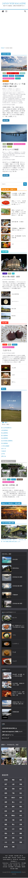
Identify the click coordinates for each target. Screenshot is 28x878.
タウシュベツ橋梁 (7, 152)
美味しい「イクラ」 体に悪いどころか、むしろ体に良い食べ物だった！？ (19, 202)
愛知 (21, 806)
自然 (12, 102)
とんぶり (14, 661)
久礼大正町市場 (15, 294)
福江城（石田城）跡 (10, 485)
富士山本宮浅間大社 (6, 427)
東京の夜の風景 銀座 (11, 277)
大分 (6, 842)
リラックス (15, 91)
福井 (13, 811)
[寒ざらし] (5, 382)
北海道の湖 (5, 95)
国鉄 (5, 154)
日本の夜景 (5, 273)
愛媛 (21, 829)
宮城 (21, 784)
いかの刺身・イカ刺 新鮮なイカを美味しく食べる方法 (19, 194)
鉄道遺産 (6, 157)
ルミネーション (21, 91)
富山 (13, 802)
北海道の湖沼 (11, 75)
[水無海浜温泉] (6, 712)
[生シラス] (6, 618)
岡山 (13, 824)
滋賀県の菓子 (14, 344)
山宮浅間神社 (4, 430)
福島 (6, 788)
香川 (13, 833)
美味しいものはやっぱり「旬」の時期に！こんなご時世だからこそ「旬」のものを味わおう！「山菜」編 (19, 213)
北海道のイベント (21, 93)
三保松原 (3, 451)
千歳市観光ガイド (18, 98)
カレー (11, 90)
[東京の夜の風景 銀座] (14, 262)
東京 (6, 797)
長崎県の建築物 (19, 479)
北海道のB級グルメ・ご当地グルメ (12, 73)
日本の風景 (11, 855)
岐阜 (6, 811)
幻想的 (6, 99)
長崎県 (9, 479)
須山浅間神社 (4, 438)
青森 (13, 780)
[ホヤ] (5, 245)
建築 (14, 154)
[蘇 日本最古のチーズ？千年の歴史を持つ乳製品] (6, 627)
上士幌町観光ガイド (17, 152)
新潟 (21, 797)
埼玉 (21, 793)
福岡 (6, 837)
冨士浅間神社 (4, 435)
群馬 (6, 793)
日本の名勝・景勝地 (7, 857)
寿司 (3, 99)
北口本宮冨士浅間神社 (7, 440)
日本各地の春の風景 (17, 603)
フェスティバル (6, 91)
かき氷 (13, 374)
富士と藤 (14, 308)
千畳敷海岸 (15, 594)
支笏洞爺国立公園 (11, 99)
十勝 (3, 154)
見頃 (24, 156)
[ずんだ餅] (5, 368)
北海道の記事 (18, 78)
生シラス (14, 617)
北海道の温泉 (5, 75)
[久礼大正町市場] (5, 294)
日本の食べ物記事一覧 (7, 859)
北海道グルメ (5, 98)
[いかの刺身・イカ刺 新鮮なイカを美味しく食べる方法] (5, 195)
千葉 (13, 793)
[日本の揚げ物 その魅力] (5, 222)
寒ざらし (14, 382)
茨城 (13, 788)
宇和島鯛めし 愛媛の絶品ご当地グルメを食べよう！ (19, 229)
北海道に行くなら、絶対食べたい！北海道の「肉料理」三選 (18, 693)
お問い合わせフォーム (7, 735)
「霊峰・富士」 (4, 422)
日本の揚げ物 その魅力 (17, 221)
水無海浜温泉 (15, 711)
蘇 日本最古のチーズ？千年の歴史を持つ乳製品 (18, 626)
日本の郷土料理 (22, 859)
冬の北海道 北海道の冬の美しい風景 (18, 684)
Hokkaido (10, 88)
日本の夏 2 (15, 559)
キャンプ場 (15, 90)
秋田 (21, 780)
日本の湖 (23, 857)
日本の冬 (4, 146)
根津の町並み (15, 568)
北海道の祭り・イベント (19, 75)
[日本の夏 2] (6, 560)
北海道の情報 (22, 73)
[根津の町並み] (6, 568)
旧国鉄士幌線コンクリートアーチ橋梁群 (10, 156)
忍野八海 (3, 456)
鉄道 (3, 157)
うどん (14, 635)
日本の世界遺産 (18, 866)
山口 (13, 829)
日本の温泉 (10, 865)
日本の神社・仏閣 (16, 865)
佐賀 (13, 837)
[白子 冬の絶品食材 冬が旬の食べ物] (5, 237)
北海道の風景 (19, 97)
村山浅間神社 (4, 433)
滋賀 (21, 811)
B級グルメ (6, 88)
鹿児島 (6, 846)
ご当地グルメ (17, 88)
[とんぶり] (6, 661)
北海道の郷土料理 (12, 97)
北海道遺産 (23, 153)
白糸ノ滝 (3, 448)
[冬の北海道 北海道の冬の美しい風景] (6, 684)
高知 (6, 833)
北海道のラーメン (6, 94)
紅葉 (7, 102)
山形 (13, 784)
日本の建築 (23, 863)
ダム (12, 152)
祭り (15, 101)
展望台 (11, 154)
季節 (24, 98)
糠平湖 (21, 156)
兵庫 (21, 820)
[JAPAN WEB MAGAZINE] (3, 11)
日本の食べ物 (15, 859)
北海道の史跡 (12, 94)
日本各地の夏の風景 (17, 586)
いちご (13, 88)
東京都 (9, 273)
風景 (13, 273)
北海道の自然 (19, 95)
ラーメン (10, 91)
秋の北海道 (20, 101)
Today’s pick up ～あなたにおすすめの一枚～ (11, 863)
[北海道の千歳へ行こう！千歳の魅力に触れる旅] (6, 703)
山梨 (6, 806)
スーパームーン (15, 301)
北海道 (4, 73)
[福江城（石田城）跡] (14, 470)
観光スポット (16, 102)
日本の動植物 (10, 866)
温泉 (9, 101)
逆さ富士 (14, 315)
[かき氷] (5, 375)
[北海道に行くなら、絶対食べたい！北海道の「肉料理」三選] (6, 694)
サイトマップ (5, 738)
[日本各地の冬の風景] (6, 577)
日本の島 (19, 857)
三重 (6, 815)
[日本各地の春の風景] (6, 604)
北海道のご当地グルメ (13, 93)
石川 (21, 802)
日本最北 (20, 99)
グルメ (19, 90)
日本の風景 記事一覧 (18, 855)
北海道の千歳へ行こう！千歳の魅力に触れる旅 (18, 702)
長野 (6, 802)
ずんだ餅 (14, 367)
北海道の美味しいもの (12, 95)
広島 (21, 824)
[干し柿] (6, 652)
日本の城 (4, 479)
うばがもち (6, 350)
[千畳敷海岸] (6, 595)
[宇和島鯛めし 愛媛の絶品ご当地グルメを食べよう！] (5, 230)
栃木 (21, 788)
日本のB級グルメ (14, 861)
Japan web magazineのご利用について (12, 731)
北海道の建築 (22, 94)
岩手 (6, 784)
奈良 (21, 815)
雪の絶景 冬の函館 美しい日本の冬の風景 (18, 675)
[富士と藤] (5, 309)
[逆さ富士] (5, 316)
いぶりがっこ (15, 643)
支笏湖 (16, 99)
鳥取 (6, 824)
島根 (6, 829)
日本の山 (23, 865)
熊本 (13, 842)
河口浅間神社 (4, 443)
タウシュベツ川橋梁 (11, 149)
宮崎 (21, 842)
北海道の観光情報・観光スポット (8, 78)
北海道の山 (18, 94)
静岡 (13, 806)
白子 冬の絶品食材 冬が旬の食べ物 (19, 236)
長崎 (21, 837)
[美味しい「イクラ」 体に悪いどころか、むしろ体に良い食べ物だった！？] (5, 203)
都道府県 (23, 866)
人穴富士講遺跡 (5, 446)
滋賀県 (9, 344)
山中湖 (3, 453)
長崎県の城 (13, 479)
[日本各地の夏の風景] (6, 586)
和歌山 (13, 815)
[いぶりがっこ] (6, 644)
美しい (10, 102)
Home (6, 855)
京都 (6, 820)
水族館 (5, 101)
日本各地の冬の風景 (17, 577)
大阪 (13, 820)
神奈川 (13, 797)
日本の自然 (14, 857)
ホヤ (13, 244)
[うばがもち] (14, 333)
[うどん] (6, 635)
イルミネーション (6, 90)
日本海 (23, 99)
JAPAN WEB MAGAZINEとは (9, 728)
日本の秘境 (9, 146)
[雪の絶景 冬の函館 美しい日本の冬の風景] (6, 675)
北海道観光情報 (11, 98)
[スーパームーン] (5, 301)
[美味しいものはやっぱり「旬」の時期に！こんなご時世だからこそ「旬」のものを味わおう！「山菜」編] (5, 213)
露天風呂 (21, 102)
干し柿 (14, 652)
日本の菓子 (5, 344)
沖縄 (13, 846)
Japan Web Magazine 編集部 (9, 104)
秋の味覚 (4, 102)
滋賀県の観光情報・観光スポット (8, 347)
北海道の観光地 (6, 97)
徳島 (21, 833)
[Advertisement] (14, 28)
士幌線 (8, 154)
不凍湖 (4, 93)
